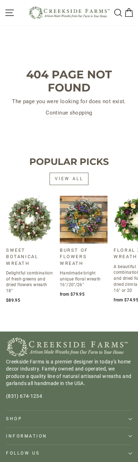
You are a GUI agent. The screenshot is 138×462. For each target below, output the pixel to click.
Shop (14, 418)
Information (26, 436)
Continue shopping (69, 113)
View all (69, 178)
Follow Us (23, 453)
